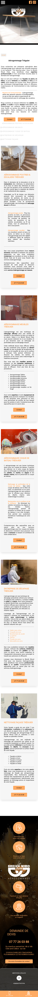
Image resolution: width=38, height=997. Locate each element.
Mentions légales (19, 973)
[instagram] (34, 3)
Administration (19, 983)
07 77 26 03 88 (26, 119)
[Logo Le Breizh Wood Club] (19, 12)
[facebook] (30, 3)
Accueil (4, 55)
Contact (9, 119)
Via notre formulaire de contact (19, 961)
